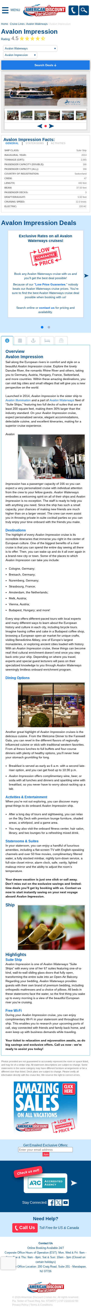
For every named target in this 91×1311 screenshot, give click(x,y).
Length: (9, 183)
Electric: (10, 206)
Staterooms (35, 143)
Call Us (27, 1227)
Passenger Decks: (16, 192)
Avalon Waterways (37, 23)
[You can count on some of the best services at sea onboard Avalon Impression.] (51, 457)
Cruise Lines (17, 23)
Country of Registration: (21, 174)
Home (4, 23)
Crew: (8, 178)
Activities (58, 143)
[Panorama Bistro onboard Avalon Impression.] (51, 705)
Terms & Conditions (41, 1304)
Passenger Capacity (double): (24, 164)
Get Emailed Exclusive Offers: (45, 1145)
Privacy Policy (20, 1304)
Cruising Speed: (14, 202)
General (12, 143)
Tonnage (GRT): (14, 160)
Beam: (8, 188)
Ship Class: (11, 150)
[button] (45, 126)
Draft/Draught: (15, 197)
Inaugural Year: (15, 155)
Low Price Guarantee (50, 284)
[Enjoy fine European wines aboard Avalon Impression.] (51, 927)
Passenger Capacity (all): (21, 169)
